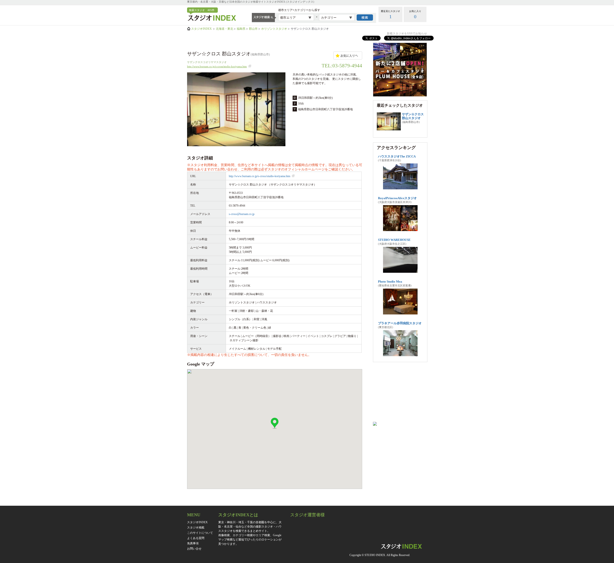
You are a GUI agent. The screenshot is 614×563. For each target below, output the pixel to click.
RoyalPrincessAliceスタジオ (397, 198)
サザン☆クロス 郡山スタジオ (413, 116)
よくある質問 (195, 538)
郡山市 (253, 28)
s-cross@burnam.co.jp (241, 214)
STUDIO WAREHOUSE (394, 240)
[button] (274, 423)
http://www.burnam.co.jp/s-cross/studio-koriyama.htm (217, 66)
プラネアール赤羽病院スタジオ (400, 323)
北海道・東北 (224, 28)
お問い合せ (194, 548)
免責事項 (193, 543)
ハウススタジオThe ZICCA (397, 156)
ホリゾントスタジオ (274, 28)
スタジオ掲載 (195, 527)
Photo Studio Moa (390, 281)
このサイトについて (200, 532)
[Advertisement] (400, 394)
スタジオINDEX (201, 28)
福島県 (241, 28)
